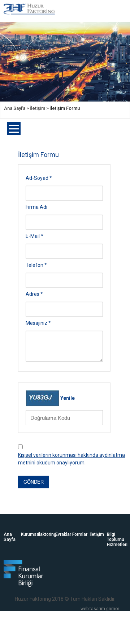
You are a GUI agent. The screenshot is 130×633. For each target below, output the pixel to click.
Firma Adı (36, 207)
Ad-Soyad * (39, 178)
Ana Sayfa (10, 537)
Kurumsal (29, 534)
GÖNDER (33, 482)
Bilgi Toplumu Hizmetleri (115, 539)
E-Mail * (34, 236)
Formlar (79, 534)
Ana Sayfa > (16, 108)
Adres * (34, 294)
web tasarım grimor (100, 608)
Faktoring (46, 534)
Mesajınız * (38, 323)
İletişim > (39, 108)
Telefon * (36, 265)
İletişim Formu (64, 108)
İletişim (97, 534)
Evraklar (63, 534)
